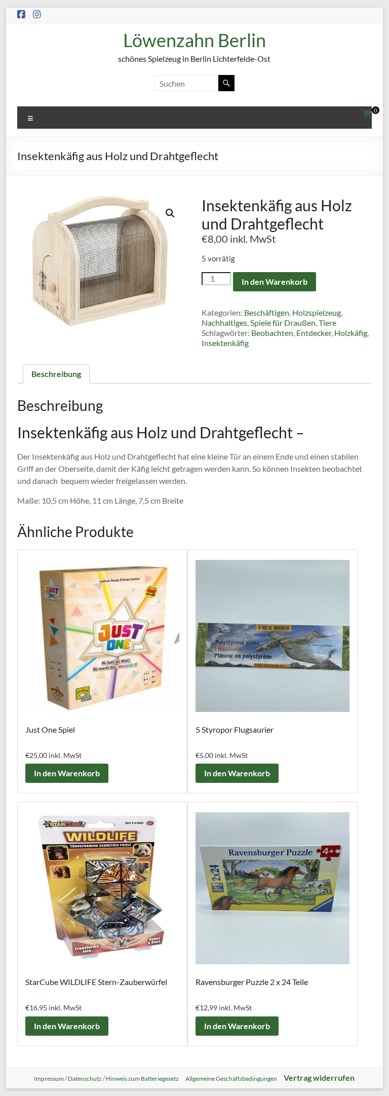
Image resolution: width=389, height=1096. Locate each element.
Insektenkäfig (225, 343)
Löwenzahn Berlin (194, 40)
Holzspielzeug (316, 312)
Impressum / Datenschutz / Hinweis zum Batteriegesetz (106, 1078)
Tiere (327, 322)
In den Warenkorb (274, 281)
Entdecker (313, 332)
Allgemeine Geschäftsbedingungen (231, 1078)
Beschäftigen (266, 312)
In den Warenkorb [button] (67, 773)
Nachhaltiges (224, 322)
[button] (170, 213)
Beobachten (272, 332)
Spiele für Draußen (283, 322)
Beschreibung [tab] (56, 374)
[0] (367, 114)
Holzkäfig (350, 332)
